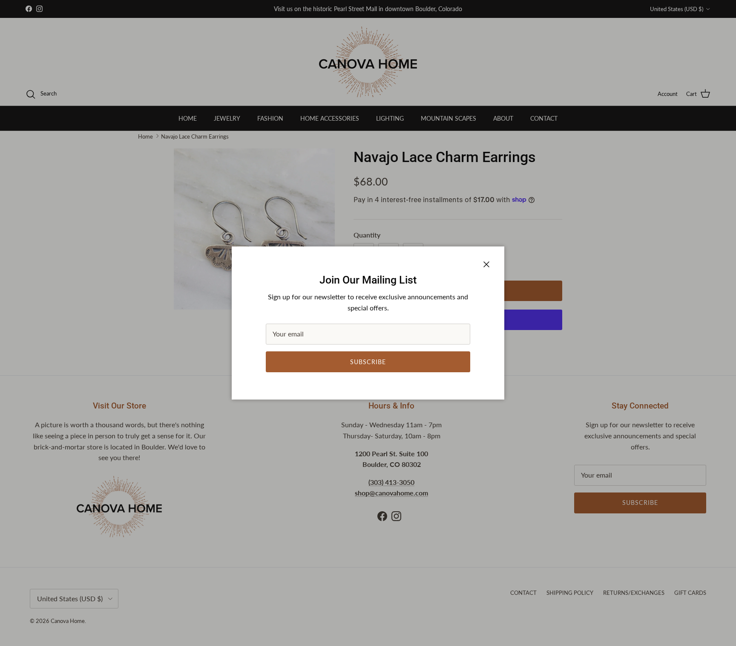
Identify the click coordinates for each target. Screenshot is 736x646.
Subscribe (368, 361)
